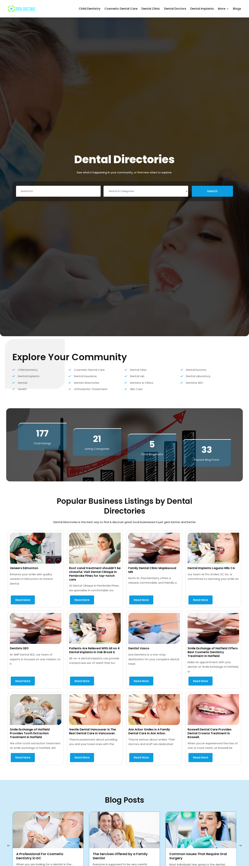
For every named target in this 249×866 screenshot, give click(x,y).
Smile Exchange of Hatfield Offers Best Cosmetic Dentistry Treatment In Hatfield (213, 652)
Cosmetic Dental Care (120, 9)
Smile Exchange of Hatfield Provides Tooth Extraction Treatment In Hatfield (30, 733)
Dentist (23, 383)
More (221, 9)
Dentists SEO (194, 383)
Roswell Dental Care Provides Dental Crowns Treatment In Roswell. (210, 733)
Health (22, 389)
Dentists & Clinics (141, 383)
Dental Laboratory (198, 376)
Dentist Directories (86, 383)
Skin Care (136, 389)
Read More (22, 600)
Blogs (237, 9)
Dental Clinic (150, 9)
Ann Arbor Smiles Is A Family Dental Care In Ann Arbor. (149, 731)
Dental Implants (202, 9)
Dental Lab (137, 376)
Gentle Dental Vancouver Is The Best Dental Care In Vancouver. (92, 731)
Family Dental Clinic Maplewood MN (152, 570)
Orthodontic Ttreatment (91, 389)
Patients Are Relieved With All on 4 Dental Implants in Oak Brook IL (94, 650)
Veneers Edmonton (24, 568)
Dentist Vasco (138, 648)
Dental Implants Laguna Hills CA (211, 568)
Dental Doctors (175, 9)
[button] (240, 845)
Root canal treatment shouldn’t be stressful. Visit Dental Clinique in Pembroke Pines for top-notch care (95, 573)
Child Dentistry (89, 9)
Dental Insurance (85, 376)
